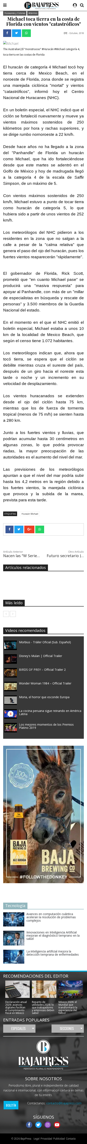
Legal (35, 1138)
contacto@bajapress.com (64, 1103)
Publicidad (59, 1138)
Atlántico (33, 13)
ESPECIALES (18, 1028)
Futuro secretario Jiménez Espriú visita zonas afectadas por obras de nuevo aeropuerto (65, 556)
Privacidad (46, 1138)
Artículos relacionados (25, 567)
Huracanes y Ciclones (14, 13)
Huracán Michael (30, 513)
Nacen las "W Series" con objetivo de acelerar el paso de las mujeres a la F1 (21, 556)
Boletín (11, 1105)
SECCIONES (67, 1028)
